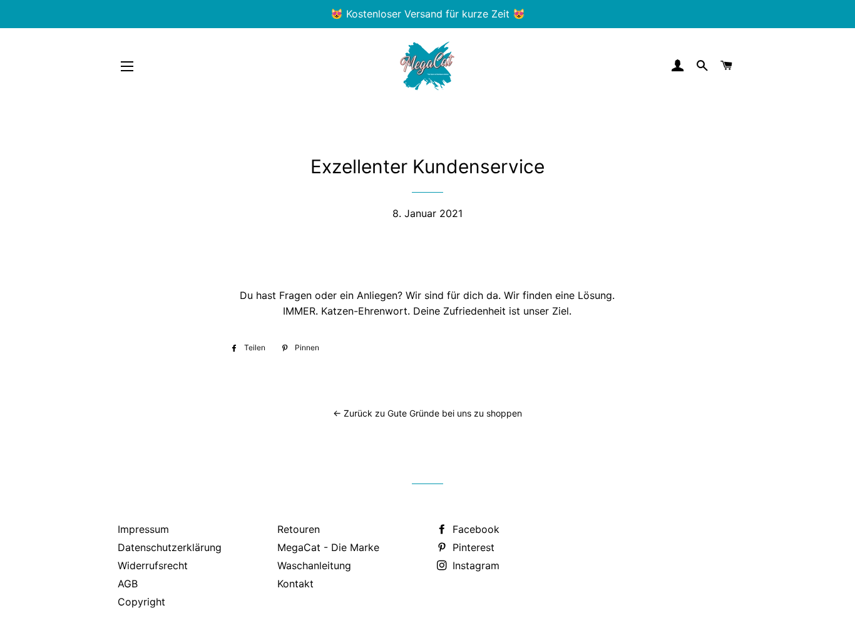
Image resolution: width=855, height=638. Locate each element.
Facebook (474, 529)
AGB (128, 583)
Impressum (143, 529)
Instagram (474, 565)
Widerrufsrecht (153, 565)
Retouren (298, 529)
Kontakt (295, 583)
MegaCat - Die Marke (328, 547)
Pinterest (471, 547)
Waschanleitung (314, 565)
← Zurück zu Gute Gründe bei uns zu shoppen (427, 413)
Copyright (141, 601)
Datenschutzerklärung (170, 547)
